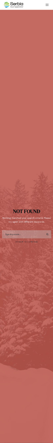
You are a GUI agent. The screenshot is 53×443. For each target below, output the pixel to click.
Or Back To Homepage (26, 242)
